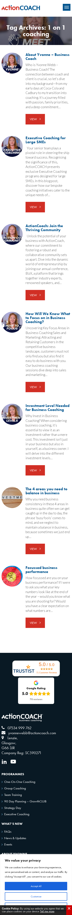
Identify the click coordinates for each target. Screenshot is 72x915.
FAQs (7, 831)
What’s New (12, 824)
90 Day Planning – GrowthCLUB (25, 801)
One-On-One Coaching (19, 782)
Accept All (36, 886)
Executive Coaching (16, 814)
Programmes (13, 774)
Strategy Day (12, 808)
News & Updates (15, 838)
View (34, 119)
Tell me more (47, 911)
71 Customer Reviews (46, 672)
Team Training (13, 795)
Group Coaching (15, 788)
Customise (36, 896)
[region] (36, 884)
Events (8, 844)
